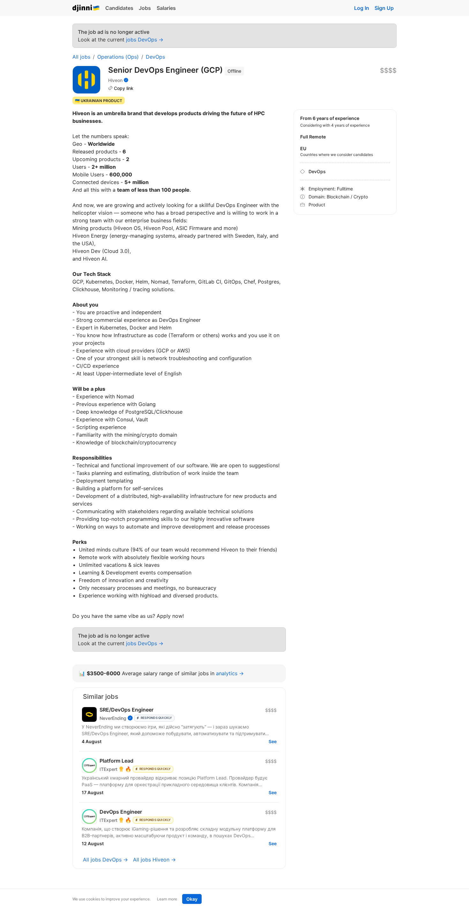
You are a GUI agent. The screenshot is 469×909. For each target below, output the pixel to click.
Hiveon (115, 80)
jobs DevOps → (144, 39)
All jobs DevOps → (105, 859)
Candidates (119, 8)
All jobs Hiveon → (154, 859)
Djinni (86, 8)
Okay (191, 899)
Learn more (167, 899)
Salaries (166, 8)
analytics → (230, 673)
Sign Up (384, 8)
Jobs (145, 8)
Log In (361, 8)
